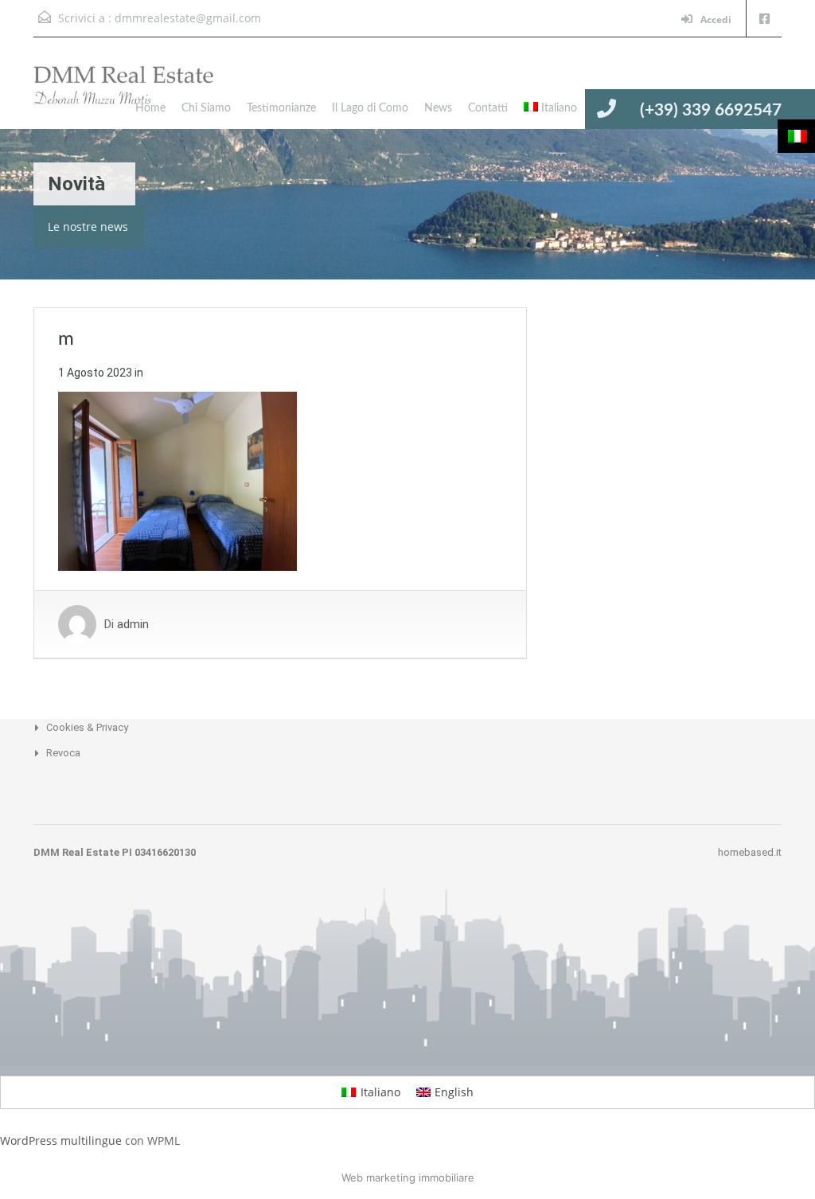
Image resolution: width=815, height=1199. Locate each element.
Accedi (714, 19)
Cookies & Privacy (87, 727)
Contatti (488, 108)
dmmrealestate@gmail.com (188, 17)
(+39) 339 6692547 (711, 110)
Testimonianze (281, 108)
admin (133, 624)
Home (150, 108)
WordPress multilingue (61, 1140)
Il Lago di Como (370, 108)
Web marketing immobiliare (407, 1177)
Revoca (63, 753)
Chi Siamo (206, 108)
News (438, 108)
